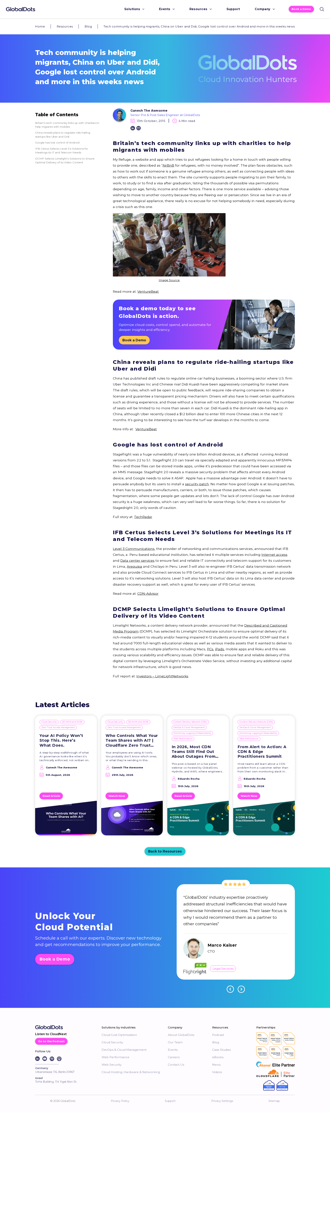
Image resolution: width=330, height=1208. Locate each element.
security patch (197, 484)
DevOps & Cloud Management (189, 727)
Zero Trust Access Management (58, 727)
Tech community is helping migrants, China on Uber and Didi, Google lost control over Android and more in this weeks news (199, 26)
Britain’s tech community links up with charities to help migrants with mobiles (67, 124)
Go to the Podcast (51, 1041)
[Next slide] (241, 989)
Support (233, 9)
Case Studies (221, 1050)
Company (262, 9)
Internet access (274, 555)
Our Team (175, 1042)
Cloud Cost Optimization (119, 1035)
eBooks (217, 1057)
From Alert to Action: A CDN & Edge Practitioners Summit (262, 752)
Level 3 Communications (133, 549)
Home (40, 26)
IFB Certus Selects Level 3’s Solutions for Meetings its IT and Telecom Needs (61, 150)
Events (164, 9)
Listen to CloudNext (51, 1034)
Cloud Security (49, 722)
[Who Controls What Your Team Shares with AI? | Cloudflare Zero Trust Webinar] (132, 820)
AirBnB (168, 165)
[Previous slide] (230, 989)
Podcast (218, 1035)
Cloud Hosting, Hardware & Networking (131, 1072)
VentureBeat (148, 291)
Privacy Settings (222, 1101)
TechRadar (143, 517)
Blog (88, 26)
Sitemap (274, 1101)
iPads (219, 649)
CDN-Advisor (148, 594)
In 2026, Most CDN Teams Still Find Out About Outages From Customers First (194, 752)
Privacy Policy (120, 1101)
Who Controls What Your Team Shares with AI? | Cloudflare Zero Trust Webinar (132, 740)
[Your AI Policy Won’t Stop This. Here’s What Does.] (66, 820)
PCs (210, 649)
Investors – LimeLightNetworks (162, 676)
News (216, 1064)
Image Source (169, 280)
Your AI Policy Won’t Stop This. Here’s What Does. (61, 740)
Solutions (132, 9)
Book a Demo (301, 8)
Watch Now (116, 795)
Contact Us (176, 1064)
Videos (217, 1072)
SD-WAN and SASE (72, 722)
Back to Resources (165, 851)
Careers (174, 1057)
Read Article (51, 795)
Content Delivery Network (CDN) (190, 722)
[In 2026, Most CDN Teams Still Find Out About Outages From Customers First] (198, 820)
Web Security (111, 1064)
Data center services (137, 560)
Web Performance (182, 738)
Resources (198, 9)
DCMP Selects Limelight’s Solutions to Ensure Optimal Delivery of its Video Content (65, 160)
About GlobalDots (181, 1035)
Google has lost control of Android (57, 142)
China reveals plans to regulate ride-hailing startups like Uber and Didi (62, 134)
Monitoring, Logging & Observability (192, 733)
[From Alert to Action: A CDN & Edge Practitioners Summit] (264, 820)
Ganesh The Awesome (148, 110)
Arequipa (134, 566)
